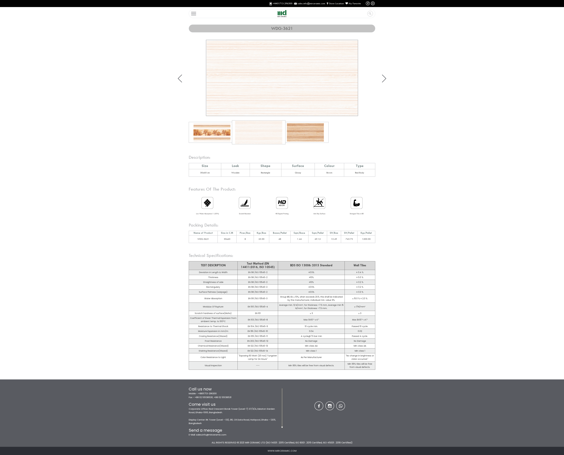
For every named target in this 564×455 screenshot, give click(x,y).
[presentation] (180, 79)
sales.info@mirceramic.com (211, 434)
